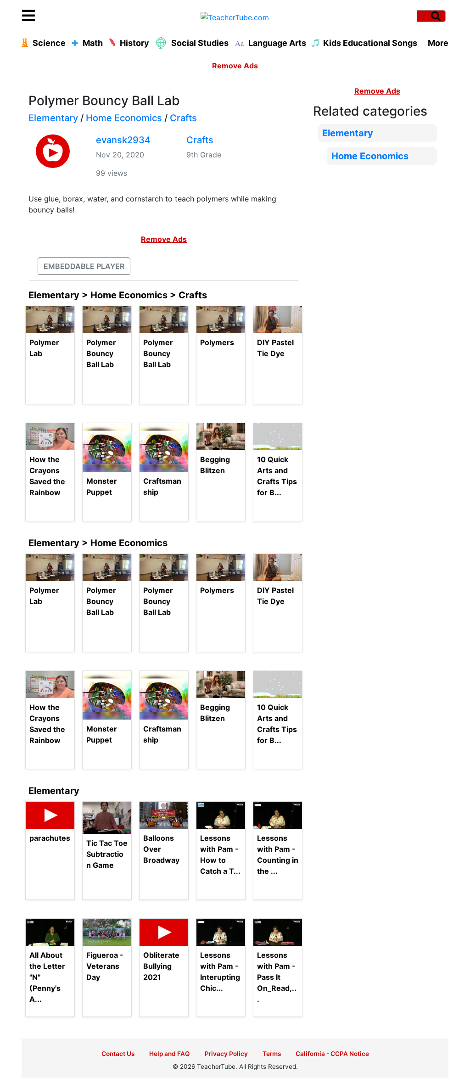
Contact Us (117, 1053)
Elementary (53, 117)
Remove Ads (235, 65)
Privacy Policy (226, 1053)
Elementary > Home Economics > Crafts (117, 295)
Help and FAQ (169, 1053)
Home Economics (124, 117)
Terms (272, 1053)
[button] (75, 16)
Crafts (183, 117)
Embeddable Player (84, 266)
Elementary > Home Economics (98, 542)
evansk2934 (123, 139)
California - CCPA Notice (332, 1053)
